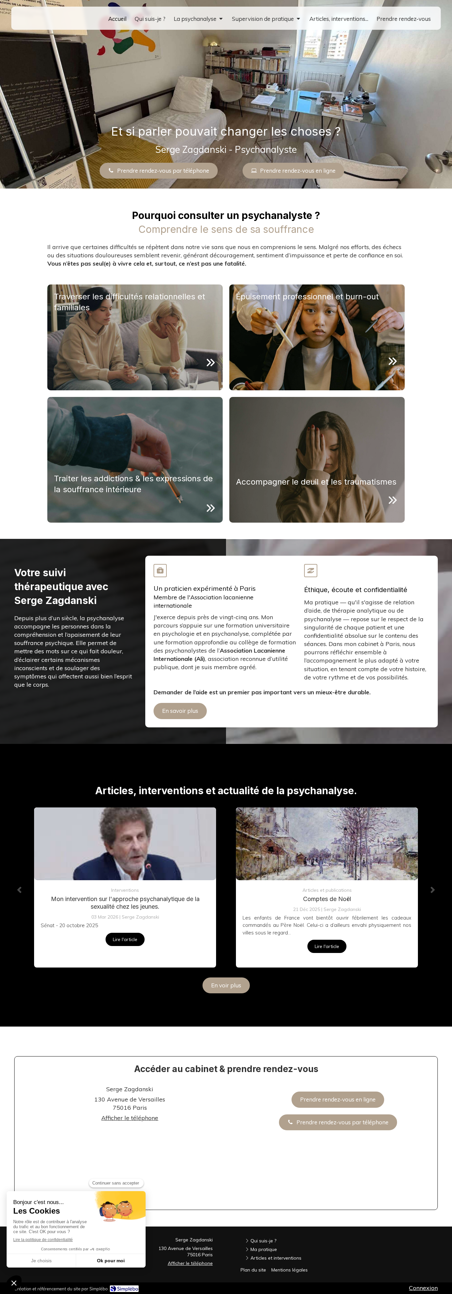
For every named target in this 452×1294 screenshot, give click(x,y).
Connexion (423, 1288)
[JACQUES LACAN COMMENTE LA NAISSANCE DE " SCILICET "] (327, 843)
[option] (125, 887)
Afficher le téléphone (129, 1118)
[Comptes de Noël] (125, 843)
